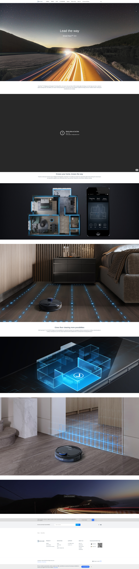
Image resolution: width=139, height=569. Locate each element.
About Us (79, 1)
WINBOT (52, 1)
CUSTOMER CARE (71, 543)
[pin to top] (136, 553)
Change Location (97, 561)
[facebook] (99, 524)
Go (93, 519)
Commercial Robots (85, 1)
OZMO (58, 543)
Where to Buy (73, 1)
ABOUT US (80, 543)
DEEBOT (47, 1)
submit (78, 524)
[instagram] (101, 524)
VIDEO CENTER (81, 546)
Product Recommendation (70, 496)
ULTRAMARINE (62, 1)
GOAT (57, 1)
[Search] (101, 1)
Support (68, 1)
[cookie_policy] (91, 566)
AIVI (57, 546)
